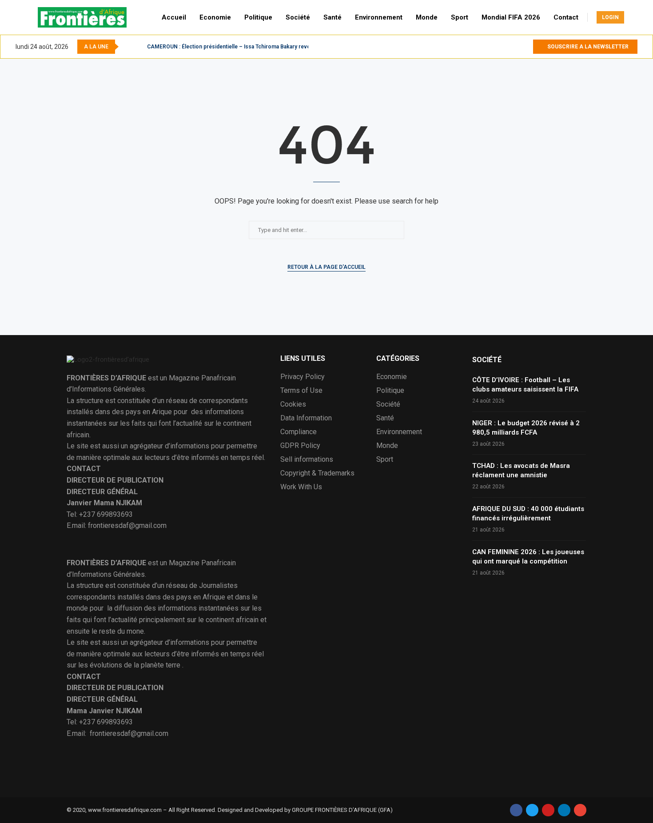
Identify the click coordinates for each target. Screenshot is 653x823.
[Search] (633, 17)
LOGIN (610, 17)
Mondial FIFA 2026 (511, 17)
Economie (215, 17)
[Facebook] (505, 46)
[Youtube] (526, 46)
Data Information (306, 418)
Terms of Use (301, 390)
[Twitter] (515, 46)
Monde (427, 17)
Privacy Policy (302, 376)
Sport (459, 17)
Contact (565, 17)
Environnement (378, 17)
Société (298, 17)
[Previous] (127, 47)
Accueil (174, 17)
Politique (258, 17)
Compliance (298, 431)
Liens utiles (302, 358)
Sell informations (306, 459)
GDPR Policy (300, 445)
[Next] (138, 47)
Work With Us (301, 487)
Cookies (293, 404)
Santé (332, 17)
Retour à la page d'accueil (326, 267)
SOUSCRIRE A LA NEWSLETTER (587, 47)
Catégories (397, 358)
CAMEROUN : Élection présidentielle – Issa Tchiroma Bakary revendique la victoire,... (252, 47)
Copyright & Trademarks (317, 473)
